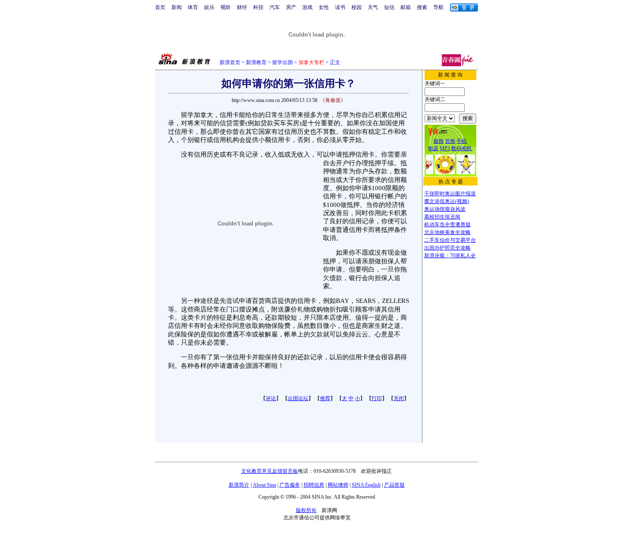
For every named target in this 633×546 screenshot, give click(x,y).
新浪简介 (239, 485)
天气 (373, 7)
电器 (433, 148)
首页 (160, 7)
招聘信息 (314, 485)
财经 (242, 7)
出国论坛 (298, 398)
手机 (461, 141)
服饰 (438, 141)
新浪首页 (230, 62)
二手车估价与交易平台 (450, 240)
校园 (356, 7)
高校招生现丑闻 (442, 217)
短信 (389, 7)
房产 (291, 7)
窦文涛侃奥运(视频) (446, 201)
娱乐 (209, 7)
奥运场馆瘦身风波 (444, 209)
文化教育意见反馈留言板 (269, 471)
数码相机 (461, 148)
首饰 (450, 141)
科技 (258, 7)
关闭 (399, 398)
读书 (340, 7)
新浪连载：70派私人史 (450, 256)
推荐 (325, 398)
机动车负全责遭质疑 (447, 225)
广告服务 (289, 485)
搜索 (422, 7)
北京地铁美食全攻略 (447, 232)
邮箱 (405, 7)
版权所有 (306, 510)
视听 (225, 7)
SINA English (366, 485)
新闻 (176, 7)
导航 (438, 7)
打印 (377, 398)
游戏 (307, 7)
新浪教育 (256, 62)
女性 (324, 7)
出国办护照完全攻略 (447, 248)
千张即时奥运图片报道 (450, 194)
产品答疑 (394, 485)
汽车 (275, 7)
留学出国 (282, 62)
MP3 (445, 148)
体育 (193, 7)
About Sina (264, 485)
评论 (271, 398)
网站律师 (338, 485)
